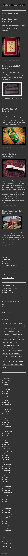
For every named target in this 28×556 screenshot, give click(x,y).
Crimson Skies (6, 334)
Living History (13, 59)
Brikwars (17, 331)
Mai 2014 (5, 499)
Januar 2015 (6, 484)
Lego (4, 342)
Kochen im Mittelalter (19, 339)
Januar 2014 (6, 506)
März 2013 (6, 525)
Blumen (14, 328)
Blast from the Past (8, 292)
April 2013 (6, 523)
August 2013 (6, 516)
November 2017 (7, 428)
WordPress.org (7, 547)
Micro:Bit (5, 350)
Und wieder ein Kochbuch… (9, 20)
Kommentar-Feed (8, 545)
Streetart (21, 359)
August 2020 (6, 389)
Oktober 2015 (6, 468)
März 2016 (6, 459)
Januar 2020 (6, 395)
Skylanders (18, 147)
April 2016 (6, 457)
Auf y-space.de (6, 306)
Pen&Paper (6, 263)
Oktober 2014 (6, 490)
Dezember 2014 (7, 486)
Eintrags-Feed (7, 543)
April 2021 (6, 387)
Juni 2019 (5, 398)
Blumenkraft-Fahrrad (8, 331)
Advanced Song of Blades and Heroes (12, 323)
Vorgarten (21, 361)
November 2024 (7, 378)
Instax (10, 339)
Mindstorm (12, 350)
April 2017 (6, 441)
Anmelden (6, 541)
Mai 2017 (5, 439)
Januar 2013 (6, 528)
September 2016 (7, 452)
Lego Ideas (9, 342)
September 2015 (7, 470)
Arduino (13, 326)
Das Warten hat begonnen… (9, 110)
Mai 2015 (5, 477)
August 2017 (6, 433)
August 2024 (6, 380)
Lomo (12, 345)
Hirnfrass (11, 205)
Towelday (11, 361)
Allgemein (12, 102)
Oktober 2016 (6, 450)
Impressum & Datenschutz (10, 265)
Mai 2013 (5, 521)
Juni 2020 (5, 391)
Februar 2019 (6, 402)
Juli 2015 (5, 473)
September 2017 (7, 431)
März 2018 (6, 420)
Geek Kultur (12, 147)
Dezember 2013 (7, 508)
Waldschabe (6, 364)
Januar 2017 (6, 446)
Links (15, 342)
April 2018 (6, 419)
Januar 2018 (6, 424)
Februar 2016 (6, 461)
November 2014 (7, 488)
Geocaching (6, 337)
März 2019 (6, 400)
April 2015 (6, 479)
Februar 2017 (6, 444)
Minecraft (5, 353)
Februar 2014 (6, 505)
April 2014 (6, 501)
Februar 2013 (6, 527)
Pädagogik (13, 356)
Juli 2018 (5, 413)
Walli (12, 364)
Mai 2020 (5, 393)
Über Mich (6, 258)
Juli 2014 (5, 495)
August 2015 (6, 472)
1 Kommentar (17, 205)
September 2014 (7, 492)
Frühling (14, 334)
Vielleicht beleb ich (8, 290)
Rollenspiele (20, 356)
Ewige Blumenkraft (6, 552)
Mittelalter (17, 353)
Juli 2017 (5, 435)
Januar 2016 (6, 462)
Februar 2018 (6, 422)
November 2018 (7, 406)
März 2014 (6, 503)
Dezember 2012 (7, 530)
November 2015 (7, 466)
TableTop (5, 361)
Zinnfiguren (6, 367)
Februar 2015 (6, 483)
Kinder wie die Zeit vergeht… (11, 67)
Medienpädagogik (18, 348)
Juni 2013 (5, 519)
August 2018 (6, 411)
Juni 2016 (5, 453)
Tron (16, 361)
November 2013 (7, 510)
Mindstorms (19, 350)
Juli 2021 (5, 384)
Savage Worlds (6, 359)
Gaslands (20, 334)
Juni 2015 (5, 475)
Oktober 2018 (6, 408)
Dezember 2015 (7, 464)
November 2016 (7, 448)
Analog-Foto (6, 326)
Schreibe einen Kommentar (14, 60)
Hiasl (20, 337)
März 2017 (6, 442)
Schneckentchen (7, 267)
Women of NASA (19, 364)
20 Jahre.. (5, 294)
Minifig (11, 353)
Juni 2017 (5, 437)
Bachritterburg (6, 328)
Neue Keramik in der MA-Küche (12, 212)
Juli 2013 (5, 517)
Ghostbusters (14, 337)
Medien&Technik (7, 348)
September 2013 (7, 514)
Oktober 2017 (6, 430)
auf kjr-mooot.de (6, 312)
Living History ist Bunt (8, 277)
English (5, 261)
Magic (17, 345)
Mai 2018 (5, 417)
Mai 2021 (5, 386)
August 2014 (6, 494)
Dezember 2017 (7, 426)
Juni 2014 (5, 497)
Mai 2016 (5, 455)
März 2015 (6, 481)
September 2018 (7, 409)
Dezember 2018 (7, 404)
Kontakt (5, 256)
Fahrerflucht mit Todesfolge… (10, 155)
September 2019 (7, 397)
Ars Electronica (20, 326)
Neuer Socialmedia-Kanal (10, 288)
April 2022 (6, 382)
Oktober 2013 (6, 512)
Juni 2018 (5, 415)
